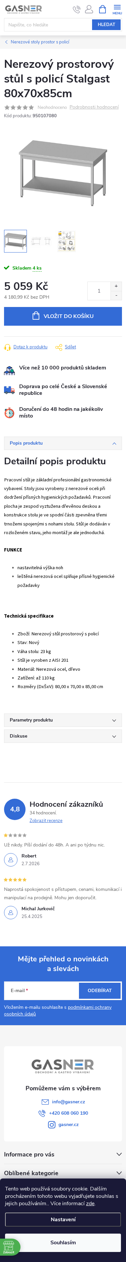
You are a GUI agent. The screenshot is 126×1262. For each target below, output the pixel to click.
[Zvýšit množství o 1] (116, 286)
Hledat (106, 25)
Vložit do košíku (69, 316)
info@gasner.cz (68, 1102)
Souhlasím (63, 1242)
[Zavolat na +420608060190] (77, 9)
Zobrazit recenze (46, 821)
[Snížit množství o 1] (116, 295)
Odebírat (100, 990)
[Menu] (117, 9)
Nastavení (63, 1219)
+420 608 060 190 (68, 1113)
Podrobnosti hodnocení (94, 107)
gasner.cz (68, 1124)
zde (90, 1203)
